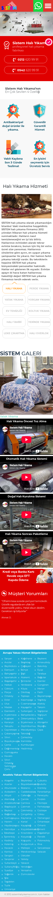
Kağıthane (26, 658)
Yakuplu (8, 726)
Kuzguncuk (26, 844)
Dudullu (41, 784)
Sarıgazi (8, 855)
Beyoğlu (41, 726)
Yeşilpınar (42, 711)
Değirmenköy (9, 748)
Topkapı (25, 696)
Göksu (40, 814)
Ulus (6, 703)
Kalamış (8, 844)
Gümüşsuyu (9, 818)
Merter (41, 688)
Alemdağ (9, 799)
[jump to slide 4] (30, 33)
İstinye (24, 669)
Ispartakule (9, 677)
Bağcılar (41, 677)
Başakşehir (9, 681)
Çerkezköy (26, 737)
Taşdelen (9, 881)
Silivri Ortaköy (8, 761)
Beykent (42, 658)
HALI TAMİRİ (14, 322)
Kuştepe (9, 718)
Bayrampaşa (42, 696)
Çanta (7, 744)
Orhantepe (42, 821)
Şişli (23, 673)
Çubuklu (42, 780)
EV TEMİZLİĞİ (14, 311)
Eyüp (40, 669)
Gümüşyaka (9, 752)
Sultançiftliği (9, 866)
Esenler (41, 681)
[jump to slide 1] (22, 33)
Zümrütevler (26, 874)
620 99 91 (28, 59)
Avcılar (8, 662)
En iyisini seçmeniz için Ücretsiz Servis (40, 162)
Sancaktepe (42, 848)
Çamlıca (25, 803)
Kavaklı (8, 756)
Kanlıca (8, 851)
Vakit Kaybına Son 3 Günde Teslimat (13, 162)
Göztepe (42, 810)
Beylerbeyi (26, 780)
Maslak (8, 707)
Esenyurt (9, 669)
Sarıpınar (9, 859)
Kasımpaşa (26, 699)
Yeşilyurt (42, 714)
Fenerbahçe (42, 791)
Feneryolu (42, 795)
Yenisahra (26, 870)
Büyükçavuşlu (9, 741)
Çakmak (25, 806)
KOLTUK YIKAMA (39, 311)
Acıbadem (9, 791)
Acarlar (8, 784)
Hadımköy (26, 748)
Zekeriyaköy (26, 718)
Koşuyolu (26, 840)
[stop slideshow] (34, 33)
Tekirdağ (25, 733)
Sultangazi (26, 711)
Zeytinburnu (26, 726)
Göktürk (8, 688)
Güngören (42, 684)
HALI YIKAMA (14, 288)
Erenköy (41, 788)
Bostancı (25, 788)
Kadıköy (8, 840)
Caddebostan (26, 791)
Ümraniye (9, 889)
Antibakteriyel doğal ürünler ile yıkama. (13, 126)
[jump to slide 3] (27, 33)
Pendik (41, 836)
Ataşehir (9, 780)
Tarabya (41, 673)
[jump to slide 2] (25, 33)
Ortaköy (8, 696)
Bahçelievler (26, 714)
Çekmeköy (26, 810)
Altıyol (7, 795)
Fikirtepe (42, 803)
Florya (7, 692)
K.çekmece (9, 714)
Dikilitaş (25, 692)
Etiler (7, 699)
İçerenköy (9, 836)
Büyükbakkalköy (26, 784)
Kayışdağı (26, 825)
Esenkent (9, 711)
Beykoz (8, 810)
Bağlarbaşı (9, 814)
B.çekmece (26, 722)
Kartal (24, 821)
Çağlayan (26, 666)
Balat (40, 718)
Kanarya (9, 722)
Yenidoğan (26, 866)
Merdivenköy (26, 851)
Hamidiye (9, 829)
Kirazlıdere (26, 832)
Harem (8, 821)
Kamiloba (26, 741)
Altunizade (9, 788)
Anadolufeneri (9, 803)
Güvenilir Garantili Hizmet (40, 126)
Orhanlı (41, 825)
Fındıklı (41, 799)
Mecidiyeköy (26, 729)
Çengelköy (26, 814)
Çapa (40, 729)
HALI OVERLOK (39, 333)
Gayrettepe (9, 729)
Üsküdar (25, 855)
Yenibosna (26, 684)
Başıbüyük (9, 806)
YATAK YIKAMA (14, 299)
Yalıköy (24, 859)
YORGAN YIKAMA (39, 299)
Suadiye (8, 870)
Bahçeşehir (9, 673)
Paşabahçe (42, 832)
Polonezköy (42, 840)
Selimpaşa (9, 766)
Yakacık (25, 863)
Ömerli (41, 829)
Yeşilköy (41, 699)
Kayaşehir (26, 707)
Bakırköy (42, 666)
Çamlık (25, 799)
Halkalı (8, 684)
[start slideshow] (19, 33)
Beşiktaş (25, 662)
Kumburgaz (26, 744)
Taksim (41, 707)
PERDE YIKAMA (39, 288)
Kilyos (24, 688)
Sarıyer (8, 658)
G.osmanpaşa (26, 703)
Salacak (41, 851)
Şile (6, 878)
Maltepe (25, 848)
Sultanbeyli (9, 863)
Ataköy (41, 703)
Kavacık (8, 848)
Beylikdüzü (9, 666)
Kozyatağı (26, 836)
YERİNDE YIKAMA (39, 322)
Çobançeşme (9, 733)
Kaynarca (26, 818)
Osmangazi (42, 818)
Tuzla (7, 885)
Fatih (40, 692)
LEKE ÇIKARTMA (14, 333)
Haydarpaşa (9, 825)
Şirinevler (26, 681)
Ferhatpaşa (42, 806)
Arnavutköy (42, 662)
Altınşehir (42, 722)
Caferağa (26, 795)
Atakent (25, 677)
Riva (39, 844)
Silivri (7, 737)
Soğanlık (9, 874)
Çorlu (7, 769)
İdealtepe (9, 832)
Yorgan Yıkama (10, 416)
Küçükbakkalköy (26, 829)
